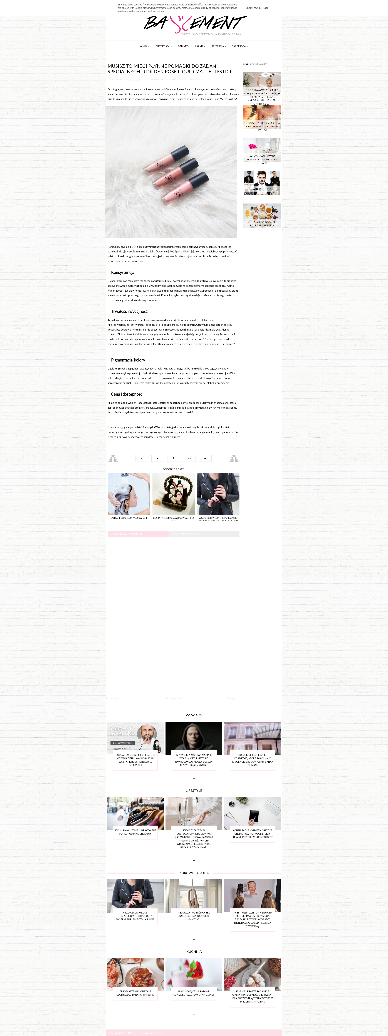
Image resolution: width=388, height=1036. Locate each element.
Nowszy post (113, 698)
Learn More (253, 8)
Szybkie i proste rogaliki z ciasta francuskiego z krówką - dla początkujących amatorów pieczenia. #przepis (252, 996)
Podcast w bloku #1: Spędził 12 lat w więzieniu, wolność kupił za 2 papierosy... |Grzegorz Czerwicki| (135, 760)
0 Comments (152, 79)
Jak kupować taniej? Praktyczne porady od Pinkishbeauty (135, 832)
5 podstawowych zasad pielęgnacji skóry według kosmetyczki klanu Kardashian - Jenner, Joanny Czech (262, 97)
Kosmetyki (170, 79)
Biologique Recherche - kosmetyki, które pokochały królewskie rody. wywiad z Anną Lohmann (252, 760)
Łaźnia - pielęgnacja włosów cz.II (129, 518)
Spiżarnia (217, 46)
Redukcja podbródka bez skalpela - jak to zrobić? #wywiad (194, 916)
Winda (143, 46)
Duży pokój (163, 46)
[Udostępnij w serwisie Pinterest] (205, 458)
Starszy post (233, 698)
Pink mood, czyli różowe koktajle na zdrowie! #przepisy (193, 993)
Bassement (137, 1033)
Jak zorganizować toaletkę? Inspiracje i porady (262, 159)
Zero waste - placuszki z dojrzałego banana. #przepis (135, 993)
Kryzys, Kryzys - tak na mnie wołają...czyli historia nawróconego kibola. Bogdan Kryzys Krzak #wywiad (193, 760)
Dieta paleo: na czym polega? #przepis (262, 223)
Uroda (181, 79)
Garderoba (239, 46)
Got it (267, 8)
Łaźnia (199, 46)
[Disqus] (173, 577)
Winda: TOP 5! (262, 189)
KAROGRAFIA (159, 1033)
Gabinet (183, 46)
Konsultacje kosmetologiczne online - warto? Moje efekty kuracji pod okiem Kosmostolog (252, 834)
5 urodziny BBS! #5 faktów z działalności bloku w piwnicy (262, 126)
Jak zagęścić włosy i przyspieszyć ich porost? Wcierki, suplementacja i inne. (135, 916)
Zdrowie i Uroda (195, 79)
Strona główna (173, 698)
